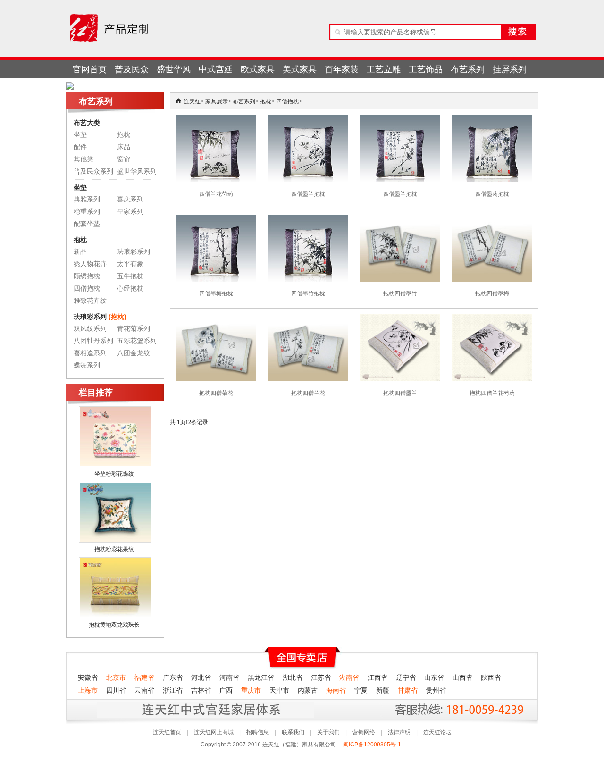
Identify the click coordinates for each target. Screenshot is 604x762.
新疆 (382, 690)
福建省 (144, 677)
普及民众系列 (93, 171)
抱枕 (123, 134)
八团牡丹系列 (93, 340)
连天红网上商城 (214, 732)
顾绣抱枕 (87, 276)
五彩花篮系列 (137, 340)
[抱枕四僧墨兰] (400, 318)
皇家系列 (130, 211)
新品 (80, 251)
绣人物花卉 (90, 264)
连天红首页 (167, 732)
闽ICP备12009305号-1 (373, 744)
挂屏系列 (510, 69)
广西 (226, 690)
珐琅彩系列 (133, 251)
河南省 (229, 677)
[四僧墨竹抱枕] (308, 219)
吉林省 (201, 690)
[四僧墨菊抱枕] (492, 119)
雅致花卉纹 (90, 300)
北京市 (116, 677)
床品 (123, 147)
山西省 (462, 677)
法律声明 (399, 732)
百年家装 (342, 69)
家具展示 (216, 101)
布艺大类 (87, 122)
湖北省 (292, 677)
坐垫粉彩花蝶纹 (114, 473)
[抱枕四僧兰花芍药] (492, 318)
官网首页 (90, 69)
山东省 (434, 677)
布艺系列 (468, 69)
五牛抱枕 (130, 276)
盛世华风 (174, 69)
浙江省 (173, 690)
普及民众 (132, 69)
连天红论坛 (437, 732)
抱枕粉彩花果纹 (114, 549)
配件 (80, 147)
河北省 (201, 677)
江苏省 (321, 677)
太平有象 (130, 264)
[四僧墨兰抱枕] (308, 119)
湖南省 (349, 677)
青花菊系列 (133, 328)
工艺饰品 (426, 69)
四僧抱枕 (87, 288)
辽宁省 (406, 677)
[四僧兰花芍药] (216, 119)
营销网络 (363, 732)
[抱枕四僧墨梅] (492, 219)
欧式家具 (258, 69)
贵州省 (436, 690)
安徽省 (88, 677)
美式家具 (300, 69)
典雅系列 (87, 199)
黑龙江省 (261, 677)
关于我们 (328, 732)
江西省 (377, 677)
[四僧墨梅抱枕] (216, 219)
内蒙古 (308, 690)
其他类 (83, 159)
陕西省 (491, 677)
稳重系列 (87, 211)
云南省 (144, 690)
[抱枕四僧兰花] (308, 318)
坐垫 (80, 134)
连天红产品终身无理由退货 (136, 709)
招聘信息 (257, 732)
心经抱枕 (130, 288)
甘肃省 (408, 690)
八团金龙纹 (133, 353)
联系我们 (293, 732)
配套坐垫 (87, 223)
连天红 (192, 101)
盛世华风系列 (137, 171)
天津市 (279, 690)
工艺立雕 (384, 69)
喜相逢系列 (90, 353)
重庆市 (251, 690)
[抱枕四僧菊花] (216, 318)
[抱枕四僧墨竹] (400, 219)
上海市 (88, 690)
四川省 (116, 690)
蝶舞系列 (87, 365)
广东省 (173, 677)
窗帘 (123, 159)
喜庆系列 (130, 199)
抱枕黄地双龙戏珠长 (114, 624)
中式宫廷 (216, 69)
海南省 (336, 690)
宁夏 (361, 690)
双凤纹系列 (90, 328)
